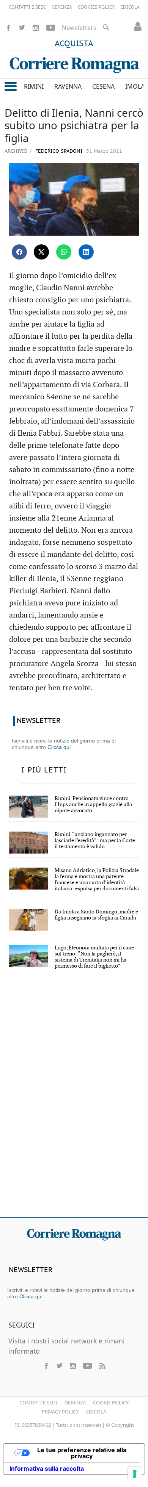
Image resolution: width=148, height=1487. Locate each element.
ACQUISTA (74, 43)
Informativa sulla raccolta (46, 1468)
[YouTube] (51, 27)
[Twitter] (22, 27)
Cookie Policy (111, 1402)
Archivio (16, 150)
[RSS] (102, 1366)
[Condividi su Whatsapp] (64, 252)
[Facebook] (8, 27)
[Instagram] (35, 27)
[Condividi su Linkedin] (86, 252)
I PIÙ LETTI (44, 770)
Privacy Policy (60, 1411)
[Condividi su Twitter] (41, 252)
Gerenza (75, 1402)
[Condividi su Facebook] (19, 252)
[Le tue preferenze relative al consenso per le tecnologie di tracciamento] (135, 1474)
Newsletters (79, 27)
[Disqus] (74, 1101)
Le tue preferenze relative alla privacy (81, 1453)
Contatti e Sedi (38, 1402)
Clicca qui (59, 747)
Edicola (96, 1411)
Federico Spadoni (58, 151)
